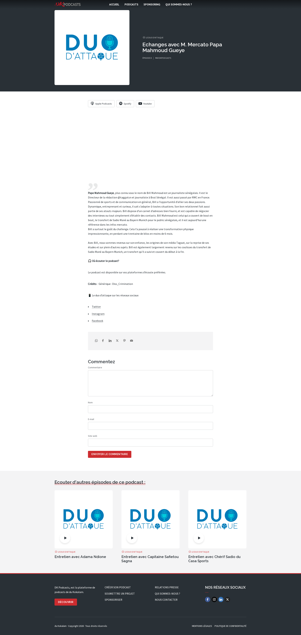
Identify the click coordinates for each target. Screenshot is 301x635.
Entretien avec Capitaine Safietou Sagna (150, 559)
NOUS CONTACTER (166, 599)
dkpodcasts (165, 58)
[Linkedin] (220, 599)
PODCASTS (131, 4)
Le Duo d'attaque (154, 37)
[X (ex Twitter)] (227, 599)
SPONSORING (152, 4)
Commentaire (95, 367)
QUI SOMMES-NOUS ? (178, 4)
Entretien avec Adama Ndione (80, 557)
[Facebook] (207, 599)
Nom (90, 402)
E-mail (91, 419)
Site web (92, 435)
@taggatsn (124, 197)
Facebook (97, 320)
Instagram (98, 313)
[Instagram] (214, 599)
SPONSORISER (113, 599)
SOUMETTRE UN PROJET (120, 593)
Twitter (96, 306)
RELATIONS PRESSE (167, 587)
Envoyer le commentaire (109, 454)
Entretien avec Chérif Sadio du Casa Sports (214, 559)
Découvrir (66, 602)
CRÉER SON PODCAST (118, 587)
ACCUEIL (114, 4)
